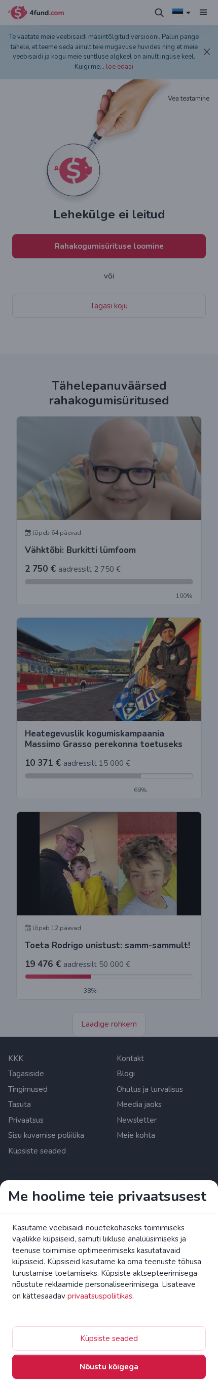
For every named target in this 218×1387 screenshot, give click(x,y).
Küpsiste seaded (109, 1338)
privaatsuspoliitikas (99, 1296)
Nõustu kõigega (109, 1367)
